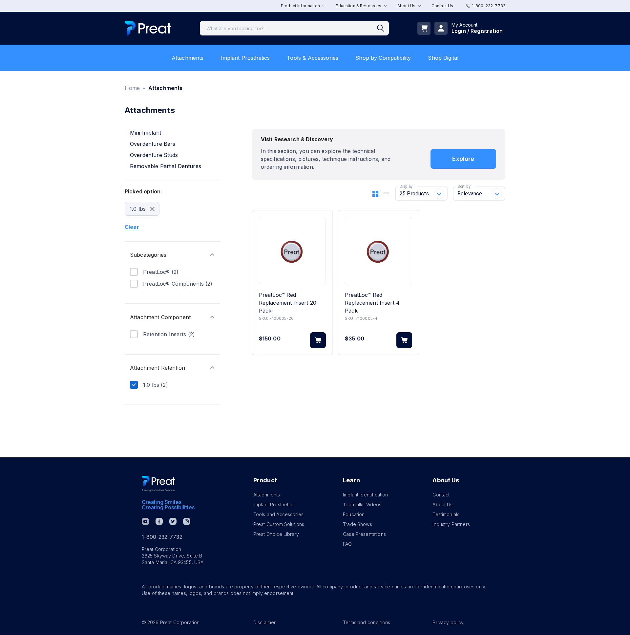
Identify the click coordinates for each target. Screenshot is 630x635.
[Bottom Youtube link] (145, 521)
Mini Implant (145, 132)
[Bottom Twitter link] (173, 521)
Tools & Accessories (312, 58)
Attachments (188, 58)
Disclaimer (264, 622)
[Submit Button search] (383, 28)
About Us (442, 504)
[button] (172, 255)
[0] (423, 28)
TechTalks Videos (362, 504)
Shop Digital (443, 58)
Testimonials (445, 514)
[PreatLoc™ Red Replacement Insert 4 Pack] (378, 250)
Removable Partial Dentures (165, 166)
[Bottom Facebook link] (159, 521)
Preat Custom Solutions (278, 524)
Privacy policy (448, 622)
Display (406, 186)
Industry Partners (451, 524)
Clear (132, 227)
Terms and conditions (366, 622)
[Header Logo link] (148, 28)
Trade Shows (357, 524)
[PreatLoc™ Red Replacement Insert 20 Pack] (292, 250)
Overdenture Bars (152, 144)
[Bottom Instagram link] (186, 521)
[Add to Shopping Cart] (318, 340)
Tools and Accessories (278, 514)
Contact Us (442, 5)
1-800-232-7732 (488, 5)
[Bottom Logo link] (158, 484)
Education (354, 514)
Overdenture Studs (154, 155)
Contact (441, 494)
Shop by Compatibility (383, 58)
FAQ (347, 544)
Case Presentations (364, 534)
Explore (463, 158)
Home (132, 88)
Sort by (464, 186)
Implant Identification (365, 494)
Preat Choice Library (276, 534)
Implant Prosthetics (245, 58)
